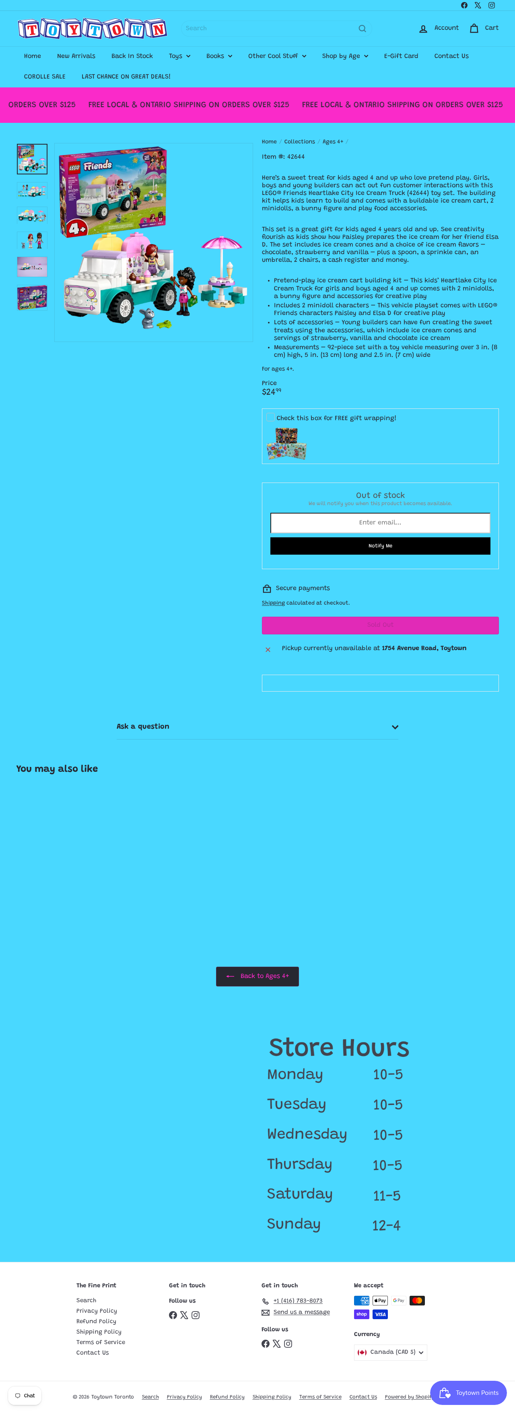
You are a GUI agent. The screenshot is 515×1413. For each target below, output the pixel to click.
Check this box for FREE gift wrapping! (337, 418)
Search (86, 1301)
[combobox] (276, 29)
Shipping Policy (99, 1332)
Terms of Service (100, 1343)
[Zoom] (154, 242)
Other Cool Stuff (274, 56)
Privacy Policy (96, 1311)
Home (32, 56)
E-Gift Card (401, 56)
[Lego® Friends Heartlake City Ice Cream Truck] (56, 854)
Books (216, 56)
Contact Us (452, 56)
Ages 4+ (333, 142)
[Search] (362, 29)
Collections (299, 142)
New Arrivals (76, 56)
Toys (176, 56)
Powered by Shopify (410, 1397)
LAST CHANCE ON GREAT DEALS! (126, 77)
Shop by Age (342, 56)
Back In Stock (132, 56)
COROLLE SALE (45, 77)
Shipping (273, 603)
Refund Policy (96, 1322)
